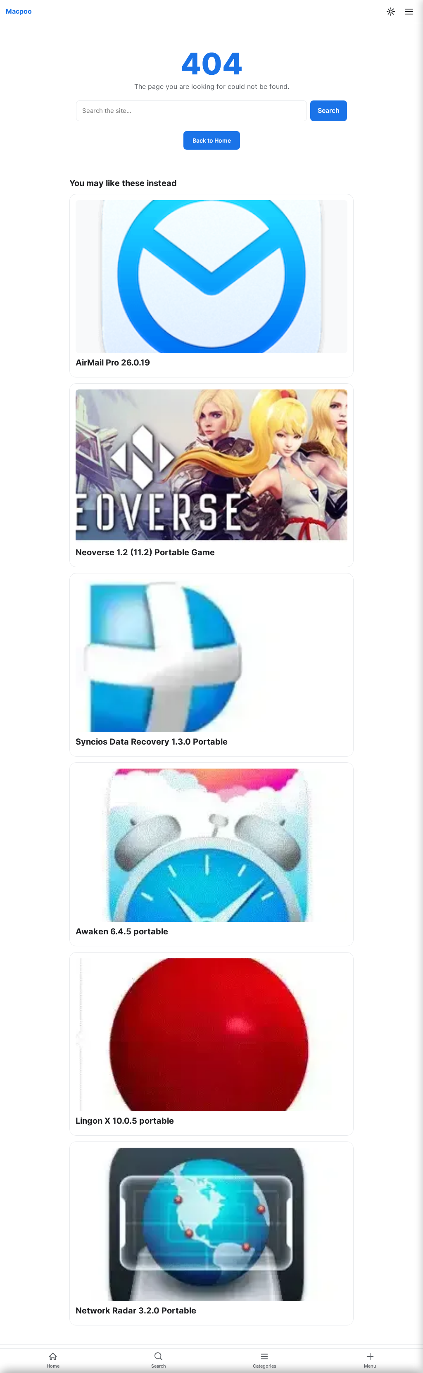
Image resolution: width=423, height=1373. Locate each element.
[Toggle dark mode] (391, 11)
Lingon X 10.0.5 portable (125, 1121)
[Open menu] (409, 11)
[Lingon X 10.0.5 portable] (211, 1034)
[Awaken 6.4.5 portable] (211, 845)
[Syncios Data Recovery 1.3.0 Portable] (211, 655)
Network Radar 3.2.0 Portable (136, 1311)
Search (329, 110)
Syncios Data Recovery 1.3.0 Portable (152, 742)
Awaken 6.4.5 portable (122, 931)
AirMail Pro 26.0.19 (113, 363)
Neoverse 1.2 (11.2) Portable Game (145, 552)
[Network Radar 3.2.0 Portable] (211, 1224)
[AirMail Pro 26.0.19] (211, 276)
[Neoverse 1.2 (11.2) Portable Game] (211, 465)
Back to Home (211, 140)
